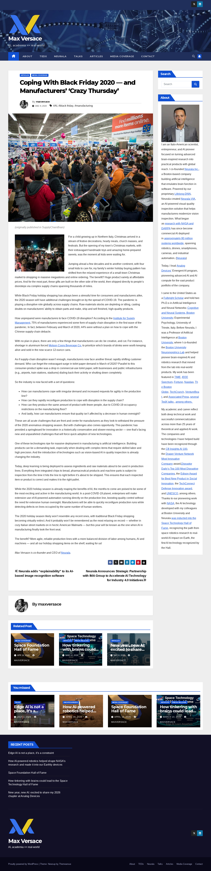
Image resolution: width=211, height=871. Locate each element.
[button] (193, 56)
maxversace (43, 101)
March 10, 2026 (172, 717)
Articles (96, 56)
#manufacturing (84, 105)
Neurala (60, 56)
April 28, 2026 (74, 717)
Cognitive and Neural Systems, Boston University (180, 312)
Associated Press (178, 396)
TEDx (43, 56)
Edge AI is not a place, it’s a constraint (29, 710)
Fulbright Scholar (174, 298)
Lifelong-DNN (183, 193)
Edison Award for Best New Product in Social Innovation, (179, 478)
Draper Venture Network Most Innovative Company (177, 458)
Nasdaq (189, 382)
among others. (184, 401)
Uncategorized (71, 702)
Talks (78, 56)
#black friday (66, 105)
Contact (148, 56)
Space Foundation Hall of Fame (31, 647)
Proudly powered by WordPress (23, 864)
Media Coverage (122, 56)
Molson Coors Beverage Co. (65, 345)
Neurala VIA (188, 198)
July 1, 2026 (24, 717)
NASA (170, 503)
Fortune (178, 382)
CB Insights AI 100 (176, 449)
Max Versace (25, 38)
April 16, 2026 (123, 717)
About (27, 56)
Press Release (82, 641)
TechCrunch (177, 392)
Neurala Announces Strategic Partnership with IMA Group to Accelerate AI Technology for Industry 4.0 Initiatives (114, 575)
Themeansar (65, 864)
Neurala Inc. (191, 169)
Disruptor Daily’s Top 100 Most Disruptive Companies (179, 468)
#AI (55, 105)
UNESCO (172, 493)
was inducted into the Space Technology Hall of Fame (178, 523)
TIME (177, 377)
